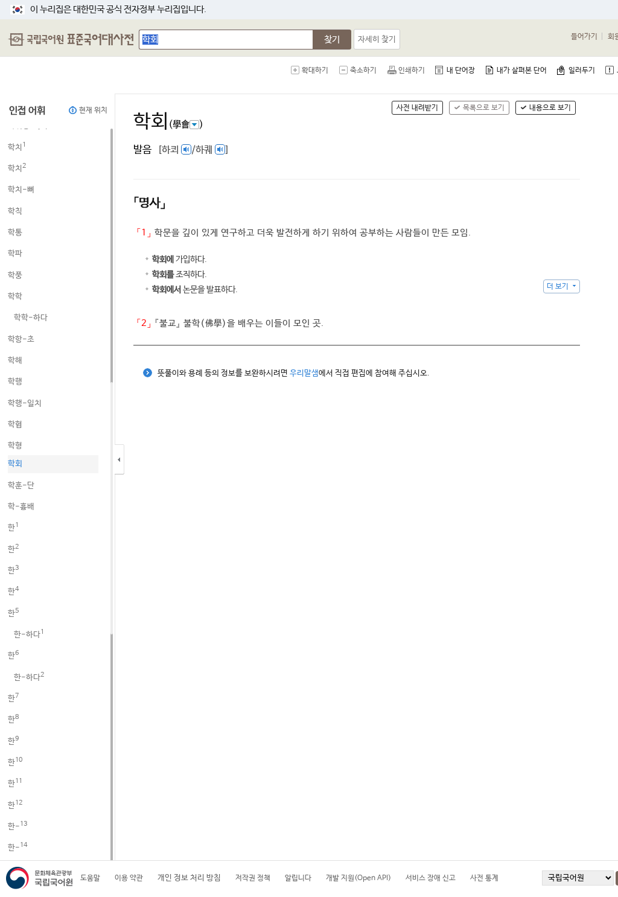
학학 (15, 296)
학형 (15, 445)
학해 (15, 360)
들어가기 (584, 37)
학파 (15, 253)
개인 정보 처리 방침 (189, 878)
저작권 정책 (252, 878)
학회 (15, 463)
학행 (15, 381)
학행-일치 (25, 403)
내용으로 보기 (550, 108)
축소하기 (363, 70)
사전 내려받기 (417, 108)
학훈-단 (21, 485)
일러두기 (582, 70)
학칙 (15, 211)
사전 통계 (484, 878)
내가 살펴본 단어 (522, 70)
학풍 (15, 275)
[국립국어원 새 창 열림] (42, 878)
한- (17, 826)
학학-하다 (31, 317)
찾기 (332, 39)
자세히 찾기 (377, 39)
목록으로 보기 (484, 108)
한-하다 (29, 634)
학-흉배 (21, 506)
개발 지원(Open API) (358, 878)
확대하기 (315, 70)
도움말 (90, 878)
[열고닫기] (132, 459)
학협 (15, 424)
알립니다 (298, 878)
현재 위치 (93, 110)
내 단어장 (461, 70)
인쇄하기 (411, 70)
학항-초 (21, 339)
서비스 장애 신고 (431, 878)
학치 (17, 147)
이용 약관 (129, 878)
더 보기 (558, 287)
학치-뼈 (21, 189)
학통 (15, 232)
